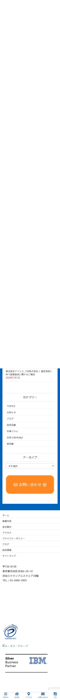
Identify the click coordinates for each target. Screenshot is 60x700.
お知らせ (11, 412)
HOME (16, 697)
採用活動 (11, 424)
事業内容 (6, 521)
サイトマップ (9, 555)
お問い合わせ (43, 697)
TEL (55, 697)
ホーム (5, 515)
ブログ (10, 418)
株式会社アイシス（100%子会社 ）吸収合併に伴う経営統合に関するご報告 (29, 373)
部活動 (10, 443)
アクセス (6, 532)
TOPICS (11, 406)
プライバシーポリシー (13, 538)
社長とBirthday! (15, 437)
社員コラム (12, 431)
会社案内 (6, 526)
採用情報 (6, 550)
